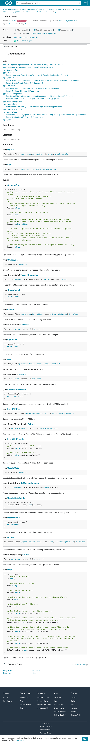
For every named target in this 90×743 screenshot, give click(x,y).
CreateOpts (12, 260)
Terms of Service (45, 726)
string (50, 154)
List (9, 165)
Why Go (6, 693)
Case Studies (7, 701)
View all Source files (78, 665)
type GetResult (9, 86)
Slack (73, 704)
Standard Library (43, 697)
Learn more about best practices (44, 33)
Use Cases (6, 697)
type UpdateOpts (10, 104)
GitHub (73, 701)
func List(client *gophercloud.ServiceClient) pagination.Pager (28, 67)
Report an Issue (45, 733)
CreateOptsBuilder (59, 314)
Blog (55, 701)
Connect (75, 693)
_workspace (60, 9)
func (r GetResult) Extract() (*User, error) (23, 91)
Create (10, 309)
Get (9, 359)
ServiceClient (37, 154)
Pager (55, 169)
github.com (77, 9)
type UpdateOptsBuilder (13, 109)
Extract (25, 324)
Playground (24, 697)
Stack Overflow (25, 704)
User (35, 329)
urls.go (34, 673)
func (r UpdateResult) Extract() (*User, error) (24, 117)
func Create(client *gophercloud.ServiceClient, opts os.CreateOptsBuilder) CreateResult (42, 80)
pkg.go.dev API (42, 708)
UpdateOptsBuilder (16, 498)
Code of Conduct (60, 715)
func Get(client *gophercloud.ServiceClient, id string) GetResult (32, 88)
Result (20, 396)
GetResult (12, 340)
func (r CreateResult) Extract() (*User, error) (24, 83)
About (56, 693)
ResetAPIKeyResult (16, 389)
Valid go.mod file (22, 30)
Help (21, 708)
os (56, 154)
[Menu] (45, 46)
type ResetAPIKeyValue (12, 101)
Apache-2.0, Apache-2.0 (68, 21)
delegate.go (8, 670)
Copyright (45, 723)
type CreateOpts (9, 72)
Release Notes (59, 708)
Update (10, 537)
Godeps (49, 9)
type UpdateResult (10, 112)
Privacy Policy (45, 730)
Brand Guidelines (60, 711)
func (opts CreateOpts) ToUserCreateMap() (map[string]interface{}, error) (37, 75)
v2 (46, 12)
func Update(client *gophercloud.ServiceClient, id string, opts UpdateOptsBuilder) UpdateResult (46, 114)
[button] (15, 30)
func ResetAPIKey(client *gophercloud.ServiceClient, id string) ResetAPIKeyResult (40, 96)
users (52, 12)
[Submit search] (79, 3)
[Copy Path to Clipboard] (56, 12)
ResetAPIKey (13, 409)
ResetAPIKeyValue (45, 428)
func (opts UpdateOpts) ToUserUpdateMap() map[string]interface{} (34, 107)
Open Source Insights (24, 41)
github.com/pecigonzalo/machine (32, 9)
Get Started (25, 693)
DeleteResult (62, 154)
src (68, 9)
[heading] (9, 3)
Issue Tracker (58, 704)
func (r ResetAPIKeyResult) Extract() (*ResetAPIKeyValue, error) (32, 99)
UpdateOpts (13, 468)
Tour (21, 701)
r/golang (74, 708)
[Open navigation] (85, 3)
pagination (47, 169)
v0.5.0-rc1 (10, 21)
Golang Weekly (76, 715)
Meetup (73, 711)
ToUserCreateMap (29, 275)
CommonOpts (14, 185)
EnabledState (22, 224)
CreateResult (13, 290)
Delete (10, 150)
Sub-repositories (43, 701)
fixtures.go (7, 673)
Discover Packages (9, 9)
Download (57, 697)
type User (7, 120)
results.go (36, 670)
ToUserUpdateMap (30, 483)
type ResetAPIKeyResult (12, 93)
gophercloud (17, 12)
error (64, 279)
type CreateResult (10, 78)
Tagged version (66, 30)
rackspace (6, 12)
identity (39, 12)
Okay (85, 739)
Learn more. (20, 740)
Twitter (73, 697)
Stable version (21, 33)
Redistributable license (44, 30)
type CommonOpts (10, 70)
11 (7, 24)
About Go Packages (44, 704)
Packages (41, 693)
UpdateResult (13, 518)
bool (16, 599)
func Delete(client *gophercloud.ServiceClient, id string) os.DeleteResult (33, 65)
